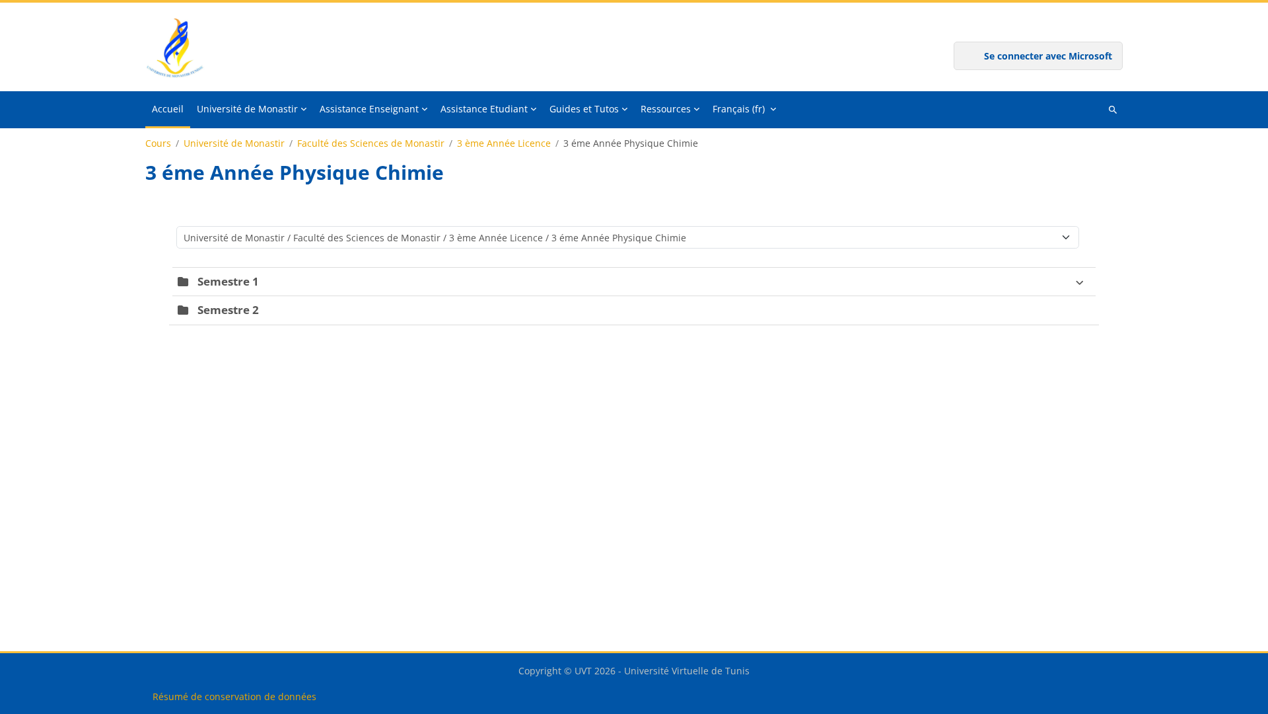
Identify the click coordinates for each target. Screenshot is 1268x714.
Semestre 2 (228, 309)
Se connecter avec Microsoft (1048, 56)
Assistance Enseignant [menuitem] (369, 108)
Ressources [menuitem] (666, 108)
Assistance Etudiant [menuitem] (484, 108)
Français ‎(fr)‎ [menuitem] (739, 108)
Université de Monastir (234, 143)
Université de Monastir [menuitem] (247, 108)
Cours (158, 143)
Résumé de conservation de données (234, 696)
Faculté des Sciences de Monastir (370, 143)
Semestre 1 (228, 281)
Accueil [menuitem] (168, 108)
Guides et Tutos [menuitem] (584, 108)
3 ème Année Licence (504, 143)
